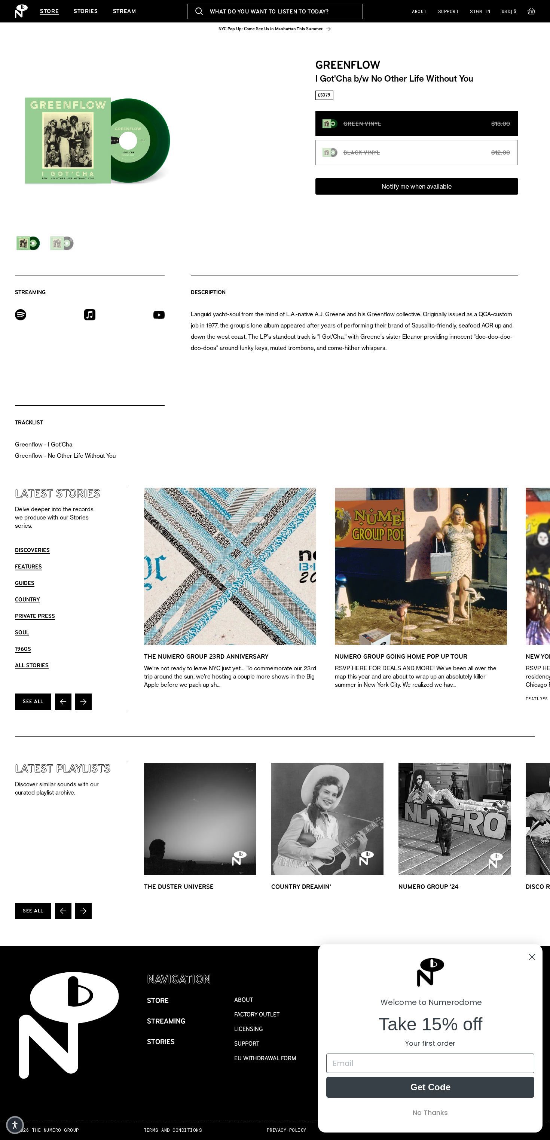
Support (448, 11)
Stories (86, 11)
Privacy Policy (286, 1130)
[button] (531, 13)
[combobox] (275, 11)
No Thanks (430, 1112)
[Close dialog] (532, 957)
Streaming (166, 1021)
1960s (23, 648)
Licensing (248, 1029)
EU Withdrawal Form (265, 1058)
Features (28, 566)
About (419, 11)
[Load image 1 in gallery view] (28, 243)
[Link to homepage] (21, 11)
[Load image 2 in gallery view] (62, 243)
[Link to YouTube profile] (159, 314)
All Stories (32, 665)
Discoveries (32, 550)
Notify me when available (417, 186)
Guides (24, 582)
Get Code (430, 1087)
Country (27, 599)
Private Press (35, 615)
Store (49, 11)
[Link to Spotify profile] (20, 314)
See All (33, 701)
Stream (124, 11)
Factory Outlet (256, 1014)
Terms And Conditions (173, 1130)
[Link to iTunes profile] (89, 314)
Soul (22, 632)
